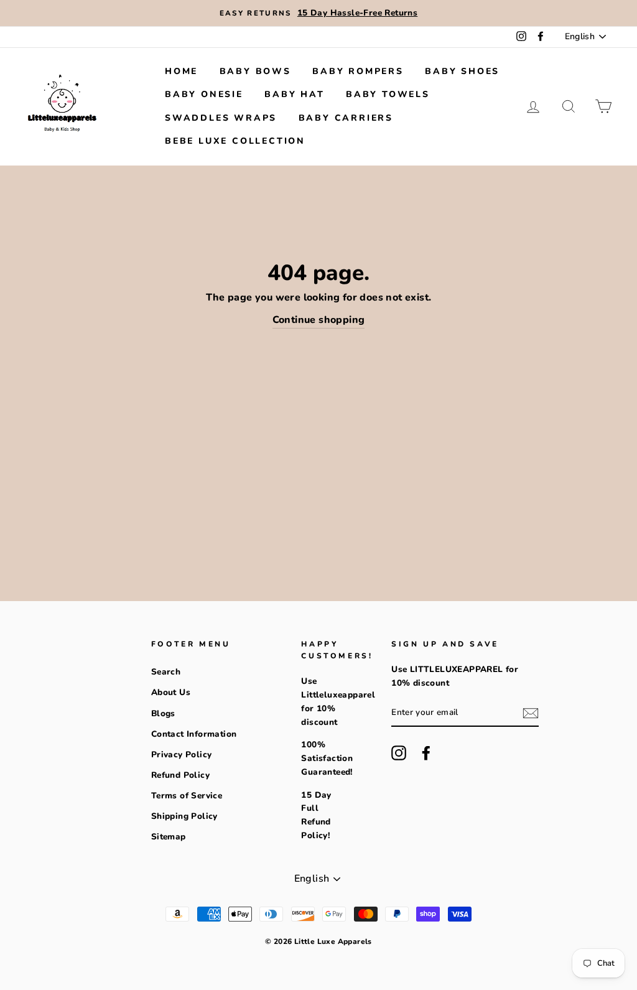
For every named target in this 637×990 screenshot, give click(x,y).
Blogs (163, 713)
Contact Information (194, 734)
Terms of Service (186, 795)
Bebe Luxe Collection (235, 141)
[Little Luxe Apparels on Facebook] (426, 752)
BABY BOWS (255, 71)
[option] (318, 13)
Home (181, 71)
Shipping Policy (184, 816)
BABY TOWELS (388, 94)
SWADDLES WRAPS (221, 118)
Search (165, 672)
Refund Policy (180, 775)
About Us (170, 692)
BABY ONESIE (204, 94)
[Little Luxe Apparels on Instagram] (398, 752)
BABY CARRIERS (346, 118)
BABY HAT (294, 94)
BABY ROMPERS (358, 71)
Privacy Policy (181, 754)
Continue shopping (318, 320)
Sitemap (168, 837)
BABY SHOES (462, 71)
